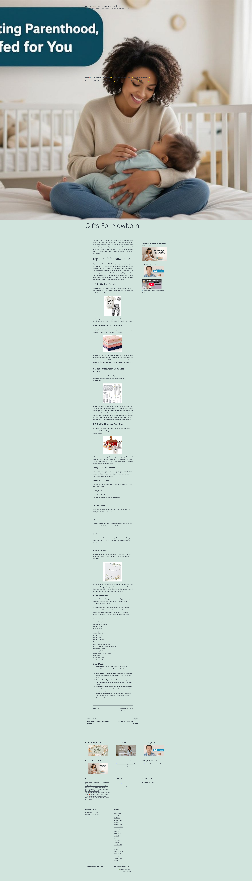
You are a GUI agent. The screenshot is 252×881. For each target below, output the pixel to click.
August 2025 (117, 833)
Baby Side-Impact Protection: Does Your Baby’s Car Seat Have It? (96, 790)
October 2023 (117, 849)
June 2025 (116, 838)
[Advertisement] (154, 231)
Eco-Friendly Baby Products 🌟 (102, 77)
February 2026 (118, 820)
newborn (130, 708)
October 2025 (117, 829)
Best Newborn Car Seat (91, 812)
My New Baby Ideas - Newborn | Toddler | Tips (102, 6)
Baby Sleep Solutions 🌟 (142, 77)
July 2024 (116, 842)
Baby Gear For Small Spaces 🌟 (123, 77)
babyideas (96, 708)
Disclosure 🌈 (145, 81)
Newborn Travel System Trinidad (106, 680)
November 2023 (118, 847)
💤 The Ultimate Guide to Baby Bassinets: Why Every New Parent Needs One (96, 786)
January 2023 (117, 860)
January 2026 (117, 822)
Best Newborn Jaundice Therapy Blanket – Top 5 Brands (97, 783)
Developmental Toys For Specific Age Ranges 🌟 (100, 81)
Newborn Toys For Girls (92, 814)
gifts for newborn (128, 710)
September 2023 (118, 851)
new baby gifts (97, 626)
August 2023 (117, 853)
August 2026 (117, 813)
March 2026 (117, 817)
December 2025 (118, 824)
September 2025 (118, 831)
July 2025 (116, 835)
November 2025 (118, 826)
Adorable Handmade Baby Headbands (108, 693)
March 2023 (117, 856)
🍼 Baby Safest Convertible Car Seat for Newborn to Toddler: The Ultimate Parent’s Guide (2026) (97, 798)
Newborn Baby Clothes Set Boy (106, 673)
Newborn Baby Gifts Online (104, 666)
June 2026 (116, 815)
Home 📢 (88, 77)
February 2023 (118, 858)
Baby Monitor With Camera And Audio (108, 686)
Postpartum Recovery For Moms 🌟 (128, 81)
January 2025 (117, 840)
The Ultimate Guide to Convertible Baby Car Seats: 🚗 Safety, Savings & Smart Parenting (97, 793)
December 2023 (118, 844)
